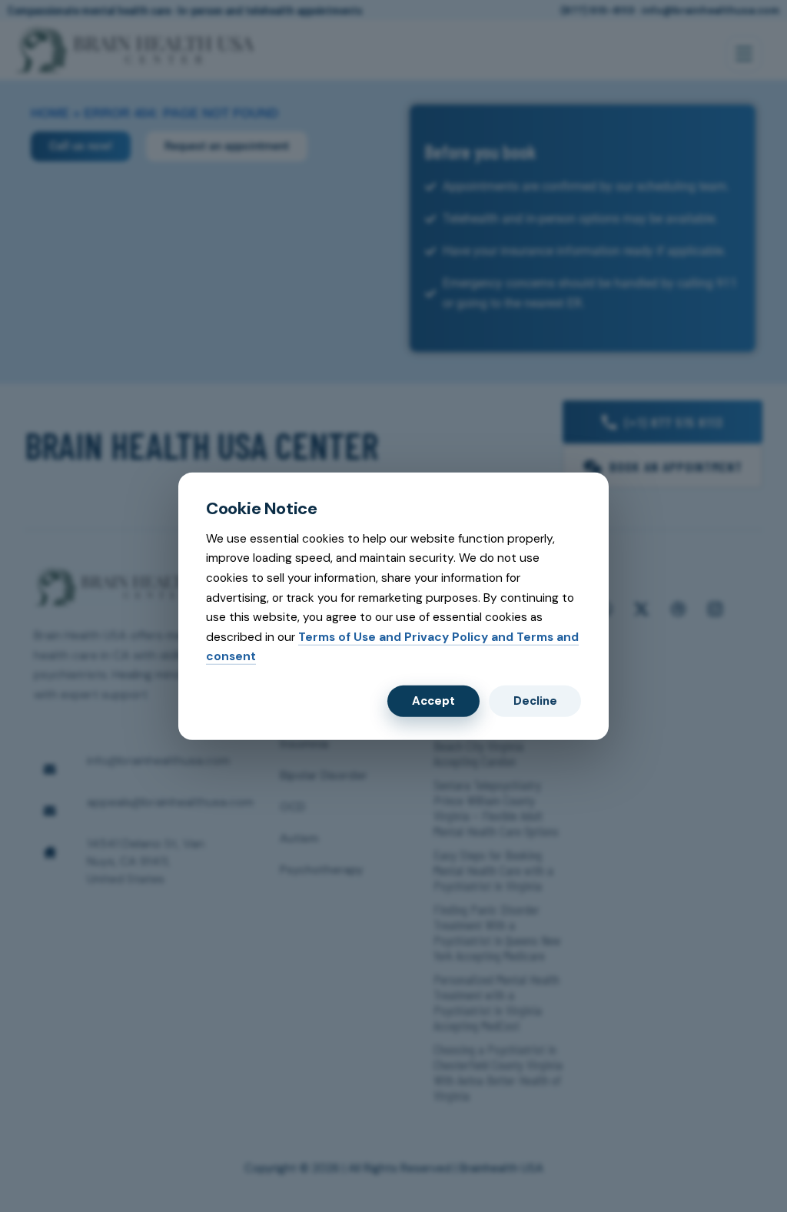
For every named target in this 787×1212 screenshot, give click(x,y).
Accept (433, 701)
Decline (535, 701)
